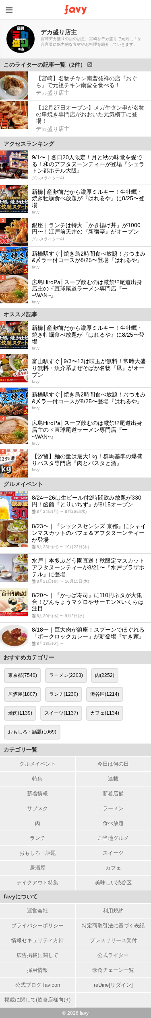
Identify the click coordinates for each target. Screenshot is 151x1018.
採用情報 (37, 970)
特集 (37, 779)
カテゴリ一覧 (20, 749)
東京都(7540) (22, 675)
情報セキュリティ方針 (37, 940)
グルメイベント (37, 764)
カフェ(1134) (104, 713)
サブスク (37, 808)
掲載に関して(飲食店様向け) (37, 1000)
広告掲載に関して (37, 955)
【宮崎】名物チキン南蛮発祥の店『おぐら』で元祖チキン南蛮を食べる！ (86, 81)
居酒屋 (38, 868)
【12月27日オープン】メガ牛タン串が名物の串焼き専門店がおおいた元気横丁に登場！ (90, 114)
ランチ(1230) (63, 694)
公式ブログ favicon (37, 985)
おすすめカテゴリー (29, 657)
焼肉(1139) (20, 713)
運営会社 (37, 911)
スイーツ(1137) (61, 713)
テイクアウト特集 (37, 883)
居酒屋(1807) (22, 694)
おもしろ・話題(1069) (32, 732)
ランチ (38, 838)
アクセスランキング (29, 143)
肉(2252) (104, 675)
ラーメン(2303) (66, 675)
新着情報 (37, 793)
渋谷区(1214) (104, 694)
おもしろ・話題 (37, 853)
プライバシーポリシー (37, 925)
